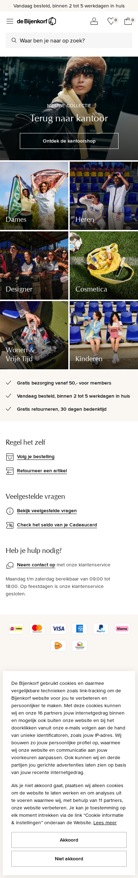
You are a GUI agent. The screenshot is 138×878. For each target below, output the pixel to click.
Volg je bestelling (35, 456)
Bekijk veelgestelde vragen (47, 510)
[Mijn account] (94, 21)
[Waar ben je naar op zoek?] (14, 40)
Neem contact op (36, 564)
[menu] (10, 21)
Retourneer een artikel (42, 470)
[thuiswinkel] (79, 649)
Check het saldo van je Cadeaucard (57, 524)
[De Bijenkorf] (36, 21)
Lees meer (105, 822)
